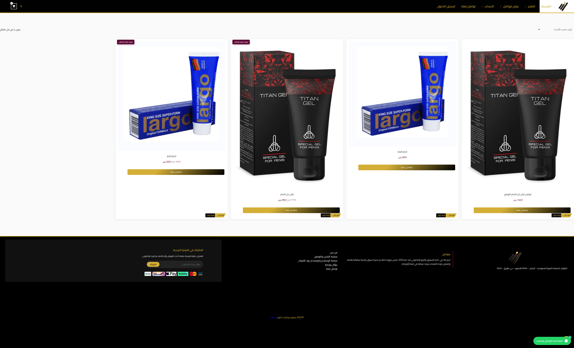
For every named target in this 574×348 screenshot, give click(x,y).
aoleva (273, 317)
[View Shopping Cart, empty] (14, 6)
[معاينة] (522, 115)
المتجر (531, 6)
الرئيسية (546, 6)
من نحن (333, 252)
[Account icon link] (6, 6)
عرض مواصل (511, 6)
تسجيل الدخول (446, 6)
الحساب (489, 6)
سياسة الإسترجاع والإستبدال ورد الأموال (317, 260)
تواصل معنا (468, 6)
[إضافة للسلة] (513, 115)
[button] (21, 6)
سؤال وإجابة (331, 264)
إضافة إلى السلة (522, 210)
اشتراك (153, 264)
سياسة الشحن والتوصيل (325, 256)
